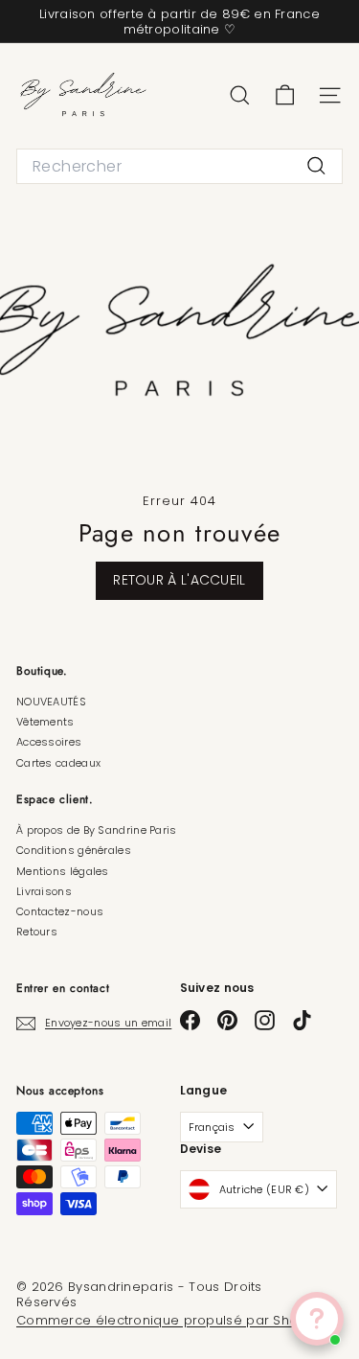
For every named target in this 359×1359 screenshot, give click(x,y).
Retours (36, 931)
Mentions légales (62, 871)
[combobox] (179, 166)
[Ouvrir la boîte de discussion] (317, 1319)
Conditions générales (73, 850)
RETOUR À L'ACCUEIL (179, 579)
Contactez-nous (59, 911)
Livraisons (44, 891)
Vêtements (45, 721)
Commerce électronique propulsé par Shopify (169, 1320)
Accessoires (48, 741)
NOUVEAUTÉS (51, 701)
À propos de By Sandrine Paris (96, 830)
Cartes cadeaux (58, 763)
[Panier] (284, 95)
